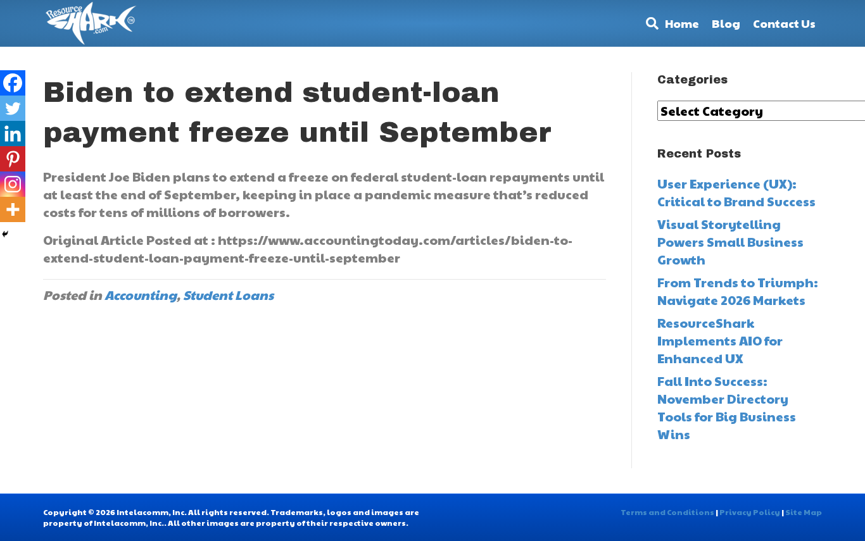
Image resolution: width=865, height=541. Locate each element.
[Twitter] (12, 108)
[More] (12, 209)
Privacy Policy (749, 512)
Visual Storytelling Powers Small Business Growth (730, 241)
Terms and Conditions (667, 512)
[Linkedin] (12, 133)
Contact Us (784, 23)
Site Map (803, 512)
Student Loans (228, 295)
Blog (726, 23)
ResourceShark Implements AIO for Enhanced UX (720, 340)
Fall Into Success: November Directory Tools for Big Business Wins (726, 407)
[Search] (649, 23)
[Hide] (5, 234)
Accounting (140, 295)
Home (682, 23)
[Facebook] (12, 83)
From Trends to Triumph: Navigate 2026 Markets (737, 291)
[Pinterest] (12, 158)
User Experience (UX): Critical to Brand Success (736, 192)
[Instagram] (12, 184)
